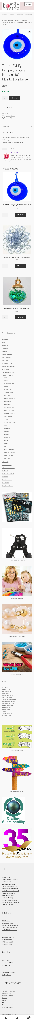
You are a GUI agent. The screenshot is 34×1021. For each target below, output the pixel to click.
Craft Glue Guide (6, 882)
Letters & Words (8, 416)
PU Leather (7, 431)
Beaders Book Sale (7, 923)
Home (5, 20)
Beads (3, 342)
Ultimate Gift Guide (7, 904)
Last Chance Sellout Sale (9, 927)
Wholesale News (7, 944)
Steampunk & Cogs (9, 449)
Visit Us (4, 1000)
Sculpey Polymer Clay (8, 705)
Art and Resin (5, 339)
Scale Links (7, 437)
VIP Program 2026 (7, 942)
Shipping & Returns (8, 963)
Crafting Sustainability (8, 884)
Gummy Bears (7, 404)
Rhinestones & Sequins (8, 468)
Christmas (5, 348)
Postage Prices (6, 975)
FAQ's (3, 1002)
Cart (26, 1016)
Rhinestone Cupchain (8, 703)
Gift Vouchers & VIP (7, 363)
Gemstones (5, 360)
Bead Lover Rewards (8, 937)
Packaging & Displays (8, 372)
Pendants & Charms (13, 20)
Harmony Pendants (9, 407)
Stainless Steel (6, 709)
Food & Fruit (7, 395)
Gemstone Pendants (9, 398)
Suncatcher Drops (8, 455)
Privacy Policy (6, 960)
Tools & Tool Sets (7, 713)
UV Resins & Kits (6, 715)
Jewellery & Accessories (8, 366)
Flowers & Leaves (8, 392)
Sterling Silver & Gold (8, 474)
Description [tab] (5, 126)
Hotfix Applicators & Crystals (10, 891)
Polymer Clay (5, 462)
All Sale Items (6, 921)
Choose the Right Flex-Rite (10, 879)
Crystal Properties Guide (9, 886)
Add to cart (14, 98)
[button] (29, 32)
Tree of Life (7, 458)
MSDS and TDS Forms (8, 895)
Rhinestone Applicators (8, 701)
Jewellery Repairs (7, 1007)
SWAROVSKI (5, 477)
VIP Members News (7, 940)
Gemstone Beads (6, 357)
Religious (6, 434)
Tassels (4, 711)
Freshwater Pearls (7, 354)
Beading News (6, 877)
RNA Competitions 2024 (9, 893)
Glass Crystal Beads (7, 695)
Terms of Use (6, 965)
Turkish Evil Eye (8, 118)
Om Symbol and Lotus (10, 422)
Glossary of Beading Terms (10, 888)
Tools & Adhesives (7, 480)
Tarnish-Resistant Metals (9, 900)
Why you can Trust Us (8, 1005)
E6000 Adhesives (6, 691)
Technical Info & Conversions (10, 902)
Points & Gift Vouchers (8, 972)
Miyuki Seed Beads (7, 697)
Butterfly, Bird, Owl (9, 383)
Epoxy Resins (5, 693)
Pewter (5, 425)
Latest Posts (11, 149)
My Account (5, 1018)
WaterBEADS (5, 483)
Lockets (6, 419)
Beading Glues (6, 689)
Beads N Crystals (17, 153)
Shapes (6, 443)
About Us (4, 998)
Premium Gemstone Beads (9, 699)
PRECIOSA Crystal (7, 465)
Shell (5, 446)
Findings (4, 351)
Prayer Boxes (7, 428)
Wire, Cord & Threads (7, 486)
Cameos (6, 386)
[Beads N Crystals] (6, 156)
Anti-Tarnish (5, 687)
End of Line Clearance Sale (10, 925)
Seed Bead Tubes (6, 707)
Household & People (9, 413)
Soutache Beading (7, 898)
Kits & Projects (6, 369)
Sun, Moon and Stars (9, 452)
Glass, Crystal (23, 20)
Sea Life (6, 440)
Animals (6, 380)
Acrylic (5, 377)
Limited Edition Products (9, 930)
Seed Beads (5, 471)
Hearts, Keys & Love (9, 410)
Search (17, 1018)
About (4, 149)
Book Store (5, 345)
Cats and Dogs (8, 389)
